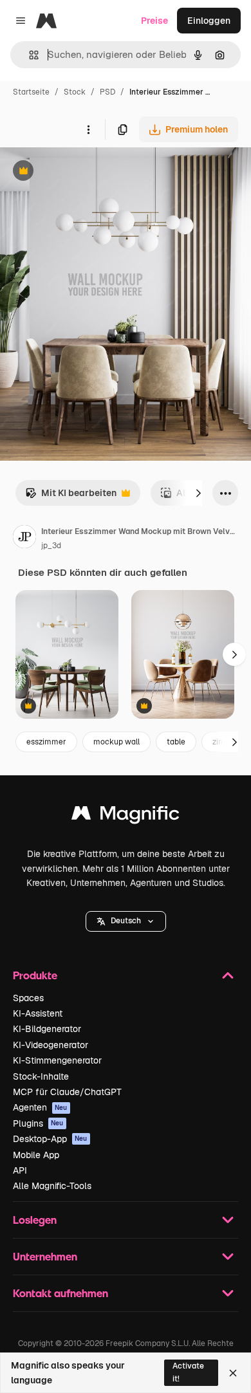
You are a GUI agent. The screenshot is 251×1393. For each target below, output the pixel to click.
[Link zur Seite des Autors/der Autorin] (24, 538)
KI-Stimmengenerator (57, 1060)
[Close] (233, 1373)
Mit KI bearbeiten (70, 496)
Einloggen (208, 20)
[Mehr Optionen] (88, 129)
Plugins (38, 1123)
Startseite (31, 92)
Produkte (35, 975)
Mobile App (36, 1155)
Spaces (28, 998)
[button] (126, 921)
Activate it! (188, 1372)
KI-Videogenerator (50, 1045)
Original (82, 172)
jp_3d (51, 545)
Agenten (40, 1107)
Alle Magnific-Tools (52, 1186)
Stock (75, 92)
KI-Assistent (37, 1013)
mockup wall (116, 742)
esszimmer (46, 742)
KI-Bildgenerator (47, 1029)
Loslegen (35, 1219)
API (20, 1170)
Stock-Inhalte (41, 1076)
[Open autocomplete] (28, 55)
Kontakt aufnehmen (60, 1293)
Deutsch (126, 921)
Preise (154, 20)
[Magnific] (125, 816)
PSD (107, 92)
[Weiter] (198, 493)
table (176, 742)
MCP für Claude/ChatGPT (67, 1092)
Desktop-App (50, 1139)
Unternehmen (45, 1256)
